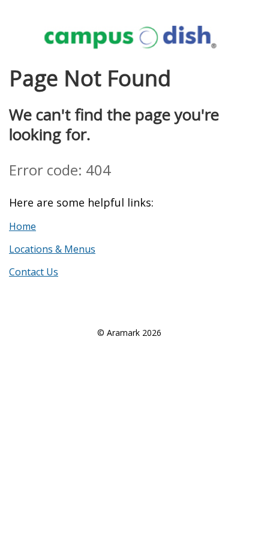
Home (22, 226)
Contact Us (33, 271)
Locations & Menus (52, 249)
